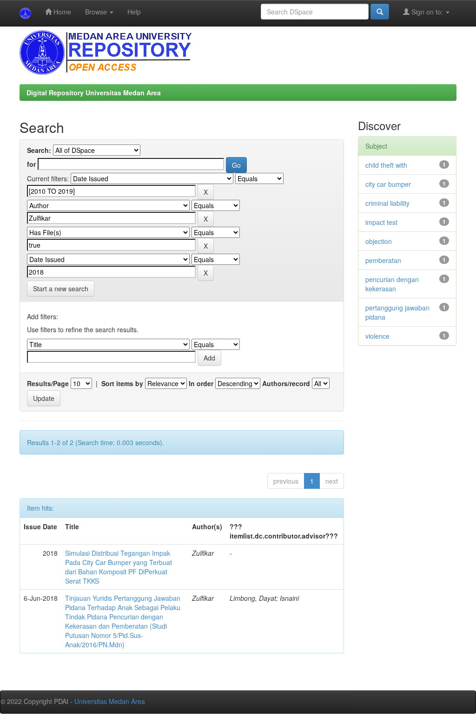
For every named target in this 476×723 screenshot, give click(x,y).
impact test (381, 222)
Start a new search (60, 288)
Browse (97, 11)
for (31, 164)
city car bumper (388, 184)
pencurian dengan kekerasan (392, 284)
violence (377, 336)
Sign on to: (427, 11)
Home (61, 11)
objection (378, 241)
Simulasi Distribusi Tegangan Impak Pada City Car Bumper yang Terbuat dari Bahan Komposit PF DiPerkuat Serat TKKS (118, 566)
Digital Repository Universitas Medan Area (93, 92)
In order (201, 383)
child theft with (386, 165)
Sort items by (122, 383)
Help (134, 11)
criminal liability (387, 203)
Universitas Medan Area (109, 701)
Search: (39, 150)
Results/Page (48, 383)
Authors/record (286, 383)
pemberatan (383, 260)
